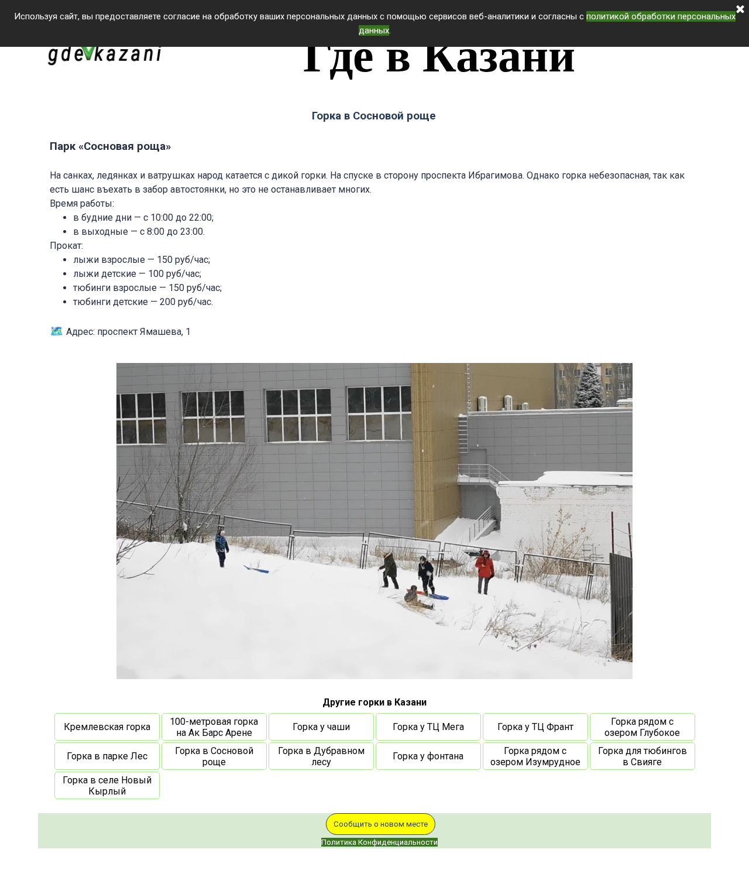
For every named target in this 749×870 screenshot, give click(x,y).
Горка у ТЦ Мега (428, 726)
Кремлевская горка (107, 726)
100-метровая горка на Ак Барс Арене (214, 727)
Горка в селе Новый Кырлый (107, 786)
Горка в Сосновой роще (214, 756)
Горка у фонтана (428, 756)
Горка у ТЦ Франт (535, 726)
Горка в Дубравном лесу (321, 756)
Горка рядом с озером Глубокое (642, 727)
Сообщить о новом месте (381, 824)
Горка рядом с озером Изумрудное (535, 756)
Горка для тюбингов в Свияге (642, 756)
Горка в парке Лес (107, 756)
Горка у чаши (321, 726)
